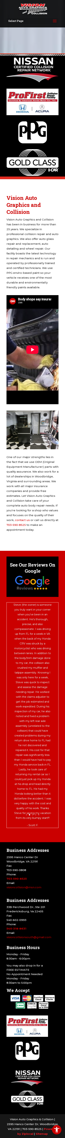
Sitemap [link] (42, 1133)
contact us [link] (22, 520)
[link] (56, 1129)
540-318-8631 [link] (16, 928)
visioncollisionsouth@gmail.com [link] (28, 937)
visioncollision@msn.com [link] (23, 887)
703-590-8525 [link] (16, 525)
